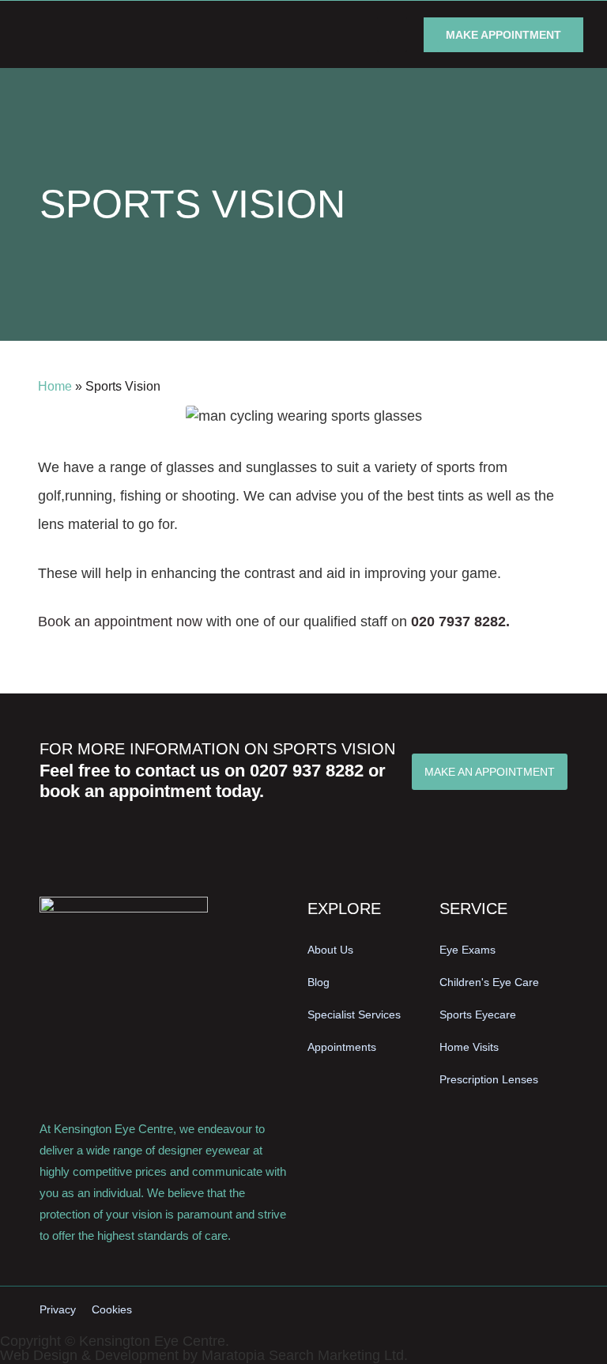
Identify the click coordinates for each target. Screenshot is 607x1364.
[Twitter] (555, 1310)
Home (55, 386)
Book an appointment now (120, 621)
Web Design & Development (89, 1355)
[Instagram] (526, 1310)
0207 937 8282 (307, 770)
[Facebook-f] (497, 1310)
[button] (392, 34)
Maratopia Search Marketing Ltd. (305, 1355)
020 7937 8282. (460, 621)
